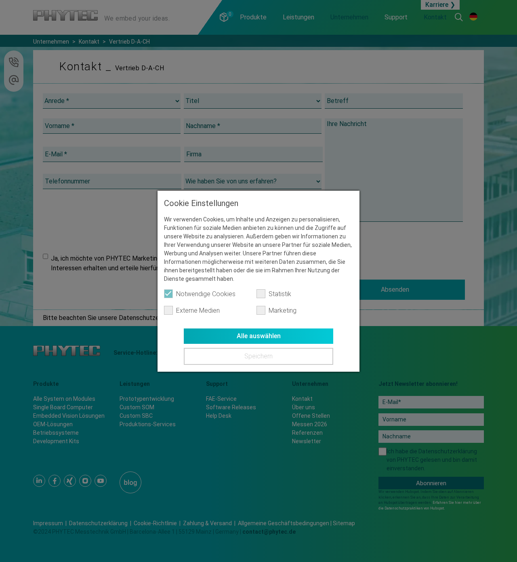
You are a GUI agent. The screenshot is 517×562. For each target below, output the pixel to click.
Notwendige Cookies (205, 294)
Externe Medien (198, 310)
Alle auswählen (259, 336)
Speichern (258, 356)
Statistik (280, 294)
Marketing (282, 310)
